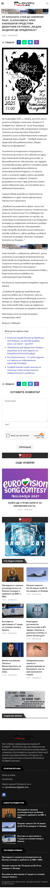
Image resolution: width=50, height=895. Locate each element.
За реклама (7, 779)
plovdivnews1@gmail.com (17, 787)
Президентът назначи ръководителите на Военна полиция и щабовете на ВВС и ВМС (12, 591)
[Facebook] (4, 795)
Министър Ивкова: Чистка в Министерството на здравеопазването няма (11, 666)
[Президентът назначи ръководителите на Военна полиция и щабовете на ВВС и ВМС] (13, 574)
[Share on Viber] (36, 42)
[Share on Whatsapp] (24, 42)
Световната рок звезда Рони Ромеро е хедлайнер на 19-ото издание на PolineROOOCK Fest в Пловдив (25, 350)
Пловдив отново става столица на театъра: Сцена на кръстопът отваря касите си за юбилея (24, 370)
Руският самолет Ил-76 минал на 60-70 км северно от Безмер (37, 588)
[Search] (47, 4)
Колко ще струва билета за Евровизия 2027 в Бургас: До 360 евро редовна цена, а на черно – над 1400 (25, 341)
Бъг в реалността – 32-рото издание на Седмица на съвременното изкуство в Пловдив (25, 360)
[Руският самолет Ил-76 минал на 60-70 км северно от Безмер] (37, 574)
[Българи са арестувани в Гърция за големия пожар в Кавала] (13, 611)
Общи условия (8, 775)
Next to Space (9, 884)
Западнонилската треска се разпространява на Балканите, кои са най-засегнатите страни (35, 667)
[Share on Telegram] (30, 42)
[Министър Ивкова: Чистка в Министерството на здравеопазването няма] (13, 650)
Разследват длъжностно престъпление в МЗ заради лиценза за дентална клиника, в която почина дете (36, 628)
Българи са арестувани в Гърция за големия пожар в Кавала (12, 625)
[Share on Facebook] (19, 42)
